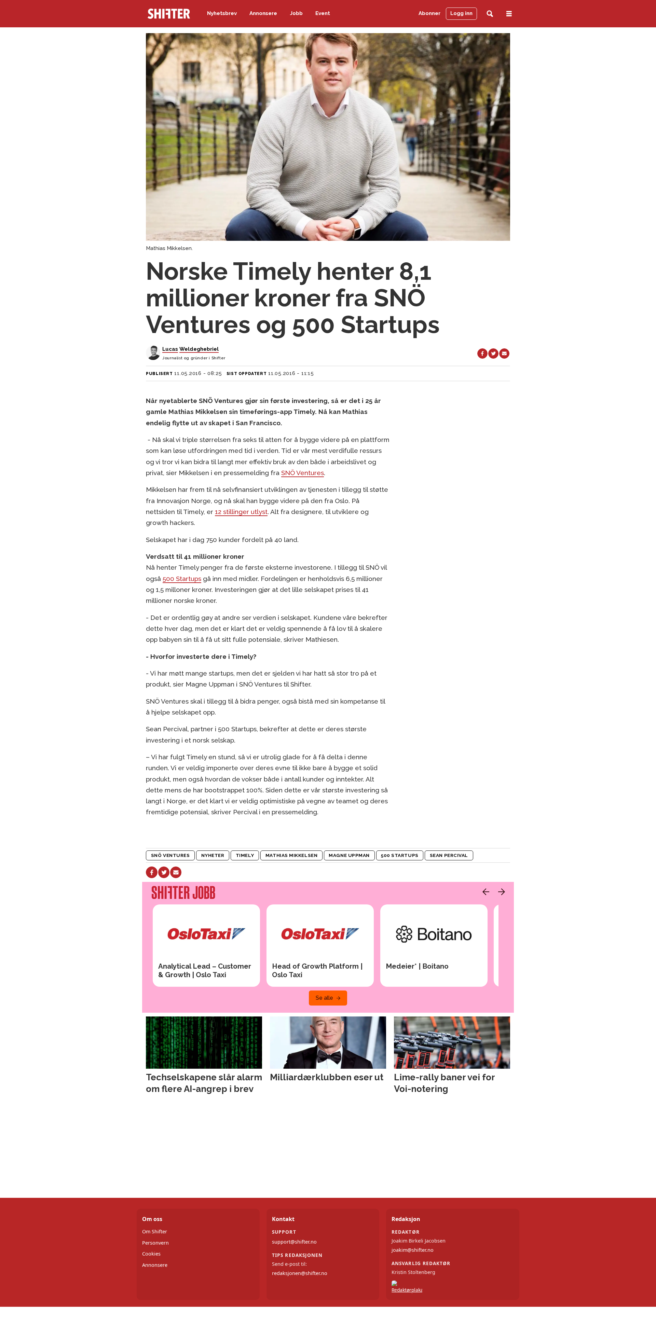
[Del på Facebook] (482, 353)
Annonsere (263, 13)
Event (322, 13)
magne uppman (349, 855)
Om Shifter (154, 1231)
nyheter (212, 855)
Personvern (155, 1242)
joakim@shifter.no (413, 1250)
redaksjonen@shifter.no (299, 1273)
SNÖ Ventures (302, 472)
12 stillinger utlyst (241, 511)
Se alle (324, 998)
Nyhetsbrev (222, 13)
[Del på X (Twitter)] (493, 353)
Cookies (151, 1253)
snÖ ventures (170, 855)
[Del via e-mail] (504, 353)
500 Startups (182, 578)
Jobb (296, 13)
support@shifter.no (294, 1241)
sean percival (449, 855)
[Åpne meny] (509, 14)
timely (245, 855)
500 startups (400, 855)
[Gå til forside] (169, 14)
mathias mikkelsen (291, 855)
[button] (484, 892)
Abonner (429, 13)
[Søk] (489, 14)
